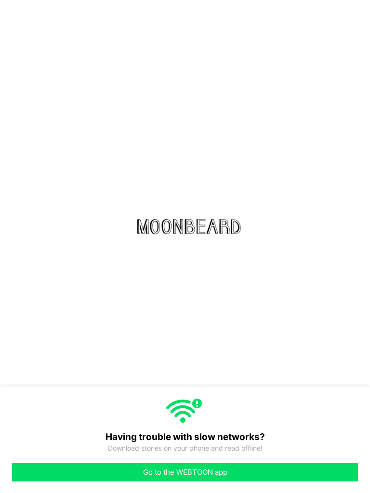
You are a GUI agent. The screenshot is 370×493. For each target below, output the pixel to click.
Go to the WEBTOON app (185, 472)
